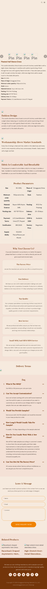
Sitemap (31, 585)
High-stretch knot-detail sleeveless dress (33, 552)
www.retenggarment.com (20, 585)
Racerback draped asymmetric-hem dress (10, 552)
